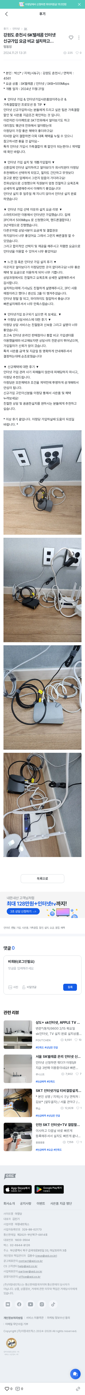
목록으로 (42, 879)
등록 (70, 987)
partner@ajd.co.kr (30, 1271)
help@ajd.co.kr (27, 1266)
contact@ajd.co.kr (31, 1261)
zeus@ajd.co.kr (46, 1255)
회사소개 (9, 1204)
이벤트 (41, 1204)
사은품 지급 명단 (61, 1204)
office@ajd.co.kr (30, 1276)
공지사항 (25, 1204)
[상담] (75, 1374)
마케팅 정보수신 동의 (58, 1317)
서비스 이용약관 (35, 1317)
